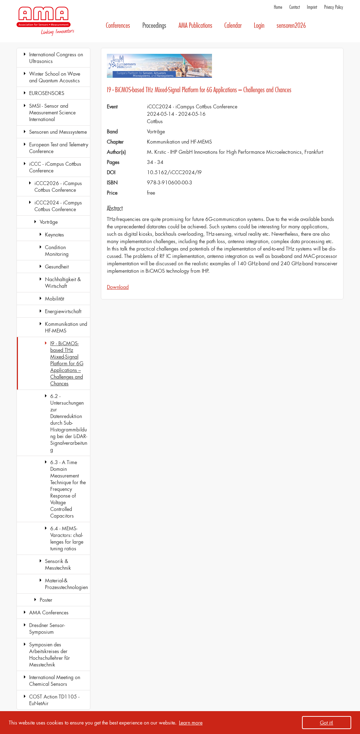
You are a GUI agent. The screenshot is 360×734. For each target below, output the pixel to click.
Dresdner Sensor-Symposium (47, 628)
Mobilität (54, 298)
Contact (294, 7)
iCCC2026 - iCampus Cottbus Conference (58, 186)
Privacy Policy (333, 7)
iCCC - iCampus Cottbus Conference (55, 167)
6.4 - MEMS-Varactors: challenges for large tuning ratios (66, 538)
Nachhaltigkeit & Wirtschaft (63, 282)
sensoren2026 (291, 25)
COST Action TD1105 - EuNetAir (54, 700)
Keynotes (54, 234)
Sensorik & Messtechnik (58, 564)
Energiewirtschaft (63, 311)
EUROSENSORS (46, 93)
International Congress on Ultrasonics (56, 57)
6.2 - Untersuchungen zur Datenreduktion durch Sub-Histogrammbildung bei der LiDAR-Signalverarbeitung (68, 423)
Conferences (118, 25)
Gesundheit (57, 266)
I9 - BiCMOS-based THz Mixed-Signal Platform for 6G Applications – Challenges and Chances (66, 363)
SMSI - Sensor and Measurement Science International (52, 112)
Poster (46, 599)
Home (278, 7)
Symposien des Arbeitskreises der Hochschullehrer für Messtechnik (49, 654)
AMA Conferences (49, 612)
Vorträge (49, 222)
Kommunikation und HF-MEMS (66, 327)
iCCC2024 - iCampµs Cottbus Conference (58, 206)
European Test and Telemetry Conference (58, 147)
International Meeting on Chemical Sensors (54, 680)
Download (118, 287)
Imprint (312, 7)
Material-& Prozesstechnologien (66, 583)
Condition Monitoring (57, 250)
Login (259, 25)
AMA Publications (195, 25)
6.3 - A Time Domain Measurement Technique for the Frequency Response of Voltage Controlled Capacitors (68, 489)
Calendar (233, 25)
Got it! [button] (326, 722)
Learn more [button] (190, 722)
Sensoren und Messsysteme (58, 131)
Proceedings (154, 25)
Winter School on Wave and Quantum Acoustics (54, 77)
